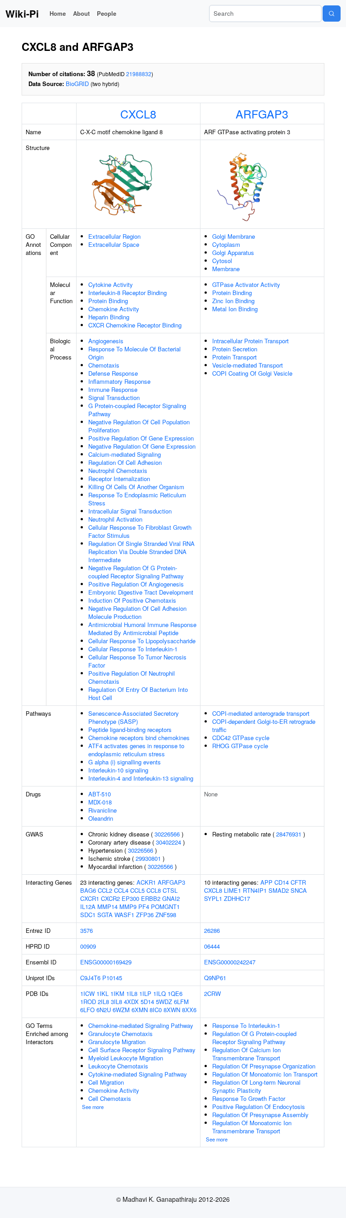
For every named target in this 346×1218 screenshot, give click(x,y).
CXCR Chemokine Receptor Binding (135, 325)
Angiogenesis (105, 340)
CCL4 (121, 890)
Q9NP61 (215, 977)
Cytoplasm (226, 244)
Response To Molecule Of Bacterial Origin (134, 353)
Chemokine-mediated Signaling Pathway (140, 1025)
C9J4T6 (90, 977)
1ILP (145, 993)
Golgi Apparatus (233, 252)
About (81, 13)
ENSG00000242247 (229, 962)
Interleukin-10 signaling (118, 770)
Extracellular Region (114, 236)
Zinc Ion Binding (233, 300)
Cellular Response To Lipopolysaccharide (142, 640)
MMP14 (107, 906)
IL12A (88, 906)
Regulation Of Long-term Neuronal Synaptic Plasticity (256, 1086)
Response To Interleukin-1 (246, 1025)
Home (58, 13)
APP (266, 882)
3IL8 (116, 1001)
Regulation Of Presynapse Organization (263, 1066)
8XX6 (189, 1009)
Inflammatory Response (119, 381)
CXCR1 (89, 898)
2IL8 (103, 1001)
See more (93, 1106)
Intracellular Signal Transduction (130, 511)
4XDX (131, 1001)
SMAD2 (279, 890)
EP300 (130, 898)
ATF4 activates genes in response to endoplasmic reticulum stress (136, 749)
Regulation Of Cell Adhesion (125, 462)
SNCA (299, 890)
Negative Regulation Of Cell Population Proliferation (139, 426)
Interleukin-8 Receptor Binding (127, 292)
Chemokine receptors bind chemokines (139, 737)
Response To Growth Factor (248, 1098)
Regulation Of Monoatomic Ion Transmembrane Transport (251, 1126)
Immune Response (112, 389)
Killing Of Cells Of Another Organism (136, 486)
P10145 (112, 977)
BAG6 (88, 890)
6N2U (103, 1009)
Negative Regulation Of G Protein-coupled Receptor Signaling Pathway (136, 572)
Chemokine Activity (113, 308)
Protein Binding (108, 300)
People (106, 13)
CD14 (281, 882)
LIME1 (232, 890)
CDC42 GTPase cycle (240, 737)
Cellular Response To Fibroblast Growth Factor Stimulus (139, 531)
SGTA (105, 914)
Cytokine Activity (110, 284)
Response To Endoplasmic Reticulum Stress (137, 499)
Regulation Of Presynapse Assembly (260, 1114)
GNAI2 (171, 898)
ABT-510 (99, 794)
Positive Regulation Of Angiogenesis (136, 584)
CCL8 (153, 890)
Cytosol (222, 260)
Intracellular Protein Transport (250, 340)
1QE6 (175, 993)
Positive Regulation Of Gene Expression (141, 438)
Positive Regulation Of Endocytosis (258, 1106)
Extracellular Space (113, 244)
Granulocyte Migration (117, 1041)
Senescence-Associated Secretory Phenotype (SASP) (133, 717)
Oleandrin (100, 818)
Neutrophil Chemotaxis (117, 470)
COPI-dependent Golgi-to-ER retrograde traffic (263, 725)
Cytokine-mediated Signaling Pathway (137, 1074)
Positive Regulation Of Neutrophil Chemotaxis (131, 677)
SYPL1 (213, 898)
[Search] (332, 13)
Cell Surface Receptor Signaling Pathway (142, 1049)
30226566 (167, 834)
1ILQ (159, 993)
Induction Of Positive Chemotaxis (132, 600)
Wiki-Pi (22, 13)
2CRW (212, 993)
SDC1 (88, 914)
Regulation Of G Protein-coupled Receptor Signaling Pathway (254, 1037)
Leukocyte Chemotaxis (118, 1066)
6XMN (140, 1009)
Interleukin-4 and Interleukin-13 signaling (140, 778)
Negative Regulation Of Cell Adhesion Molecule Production (137, 612)
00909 (88, 946)
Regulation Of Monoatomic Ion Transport (265, 1074)
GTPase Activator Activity (246, 284)
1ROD (88, 1001)
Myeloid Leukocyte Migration (125, 1058)
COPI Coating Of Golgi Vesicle (252, 373)
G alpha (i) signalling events (124, 762)
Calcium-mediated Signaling (124, 454)
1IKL (102, 993)
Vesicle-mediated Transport (247, 365)
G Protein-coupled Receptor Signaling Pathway (137, 409)
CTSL (170, 890)
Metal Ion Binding (235, 308)
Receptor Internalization (119, 478)
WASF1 (124, 914)
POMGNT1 (165, 906)
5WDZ (164, 1001)
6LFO (87, 1009)
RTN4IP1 (255, 890)
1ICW (87, 993)
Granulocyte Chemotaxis (120, 1033)
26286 (212, 930)
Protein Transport (234, 357)
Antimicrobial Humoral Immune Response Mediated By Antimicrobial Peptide (142, 628)
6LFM (181, 1001)
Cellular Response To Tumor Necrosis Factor (137, 661)
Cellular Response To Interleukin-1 (133, 649)
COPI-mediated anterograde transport (261, 713)
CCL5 (137, 890)
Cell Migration (106, 1082)
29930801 (148, 858)
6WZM (121, 1009)
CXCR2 (110, 898)
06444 (212, 946)
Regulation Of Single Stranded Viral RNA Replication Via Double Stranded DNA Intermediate (141, 551)
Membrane (226, 268)
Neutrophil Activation (115, 519)
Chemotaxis (103, 365)
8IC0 (156, 1009)
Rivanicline (102, 810)
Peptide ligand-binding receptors (130, 729)
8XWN (172, 1009)
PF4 (143, 906)
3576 (86, 930)
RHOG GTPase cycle (240, 745)
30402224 (168, 842)
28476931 (288, 834)
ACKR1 (146, 882)
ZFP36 (145, 914)
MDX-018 (100, 802)
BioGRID (77, 83)
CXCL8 (138, 113)
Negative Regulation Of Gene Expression (142, 446)
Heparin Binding (108, 317)
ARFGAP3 (262, 113)
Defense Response (113, 373)
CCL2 (105, 890)
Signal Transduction (114, 397)
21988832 (138, 73)
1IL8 (131, 993)
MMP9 (128, 906)
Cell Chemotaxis (109, 1098)
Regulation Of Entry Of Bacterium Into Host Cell (138, 693)
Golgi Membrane (233, 236)
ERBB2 (150, 898)
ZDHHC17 (237, 898)
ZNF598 (165, 914)
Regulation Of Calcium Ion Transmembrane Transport (246, 1053)
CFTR (298, 882)
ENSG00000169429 (106, 962)
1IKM (117, 993)
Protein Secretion (234, 349)
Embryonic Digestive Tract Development (140, 592)
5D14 (147, 1001)
